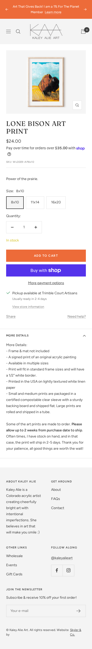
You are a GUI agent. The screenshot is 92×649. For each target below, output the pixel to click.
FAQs (55, 499)
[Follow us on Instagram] (68, 570)
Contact (57, 508)
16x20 (56, 202)
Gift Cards (14, 574)
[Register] (78, 611)
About (56, 490)
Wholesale (14, 556)
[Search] (18, 31)
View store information (28, 307)
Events (11, 565)
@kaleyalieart (62, 558)
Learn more (53, 12)
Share (11, 316)
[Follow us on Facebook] (57, 570)
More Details (17, 335)
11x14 (35, 202)
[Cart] (83, 31)
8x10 (15, 202)
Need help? (76, 316)
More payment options (46, 283)
